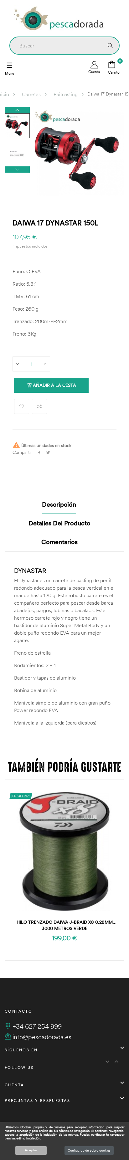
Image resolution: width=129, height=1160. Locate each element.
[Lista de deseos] (21, 406)
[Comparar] (39, 406)
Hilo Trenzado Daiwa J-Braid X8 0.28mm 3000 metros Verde (65, 925)
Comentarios (59, 542)
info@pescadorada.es (42, 1037)
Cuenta (94, 71)
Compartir (39, 452)
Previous (17, 169)
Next (17, 110)
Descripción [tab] (59, 504)
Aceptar (31, 1150)
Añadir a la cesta (54, 385)
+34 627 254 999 (37, 1026)
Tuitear (48, 452)
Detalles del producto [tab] (59, 523)
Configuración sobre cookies (89, 1150)
